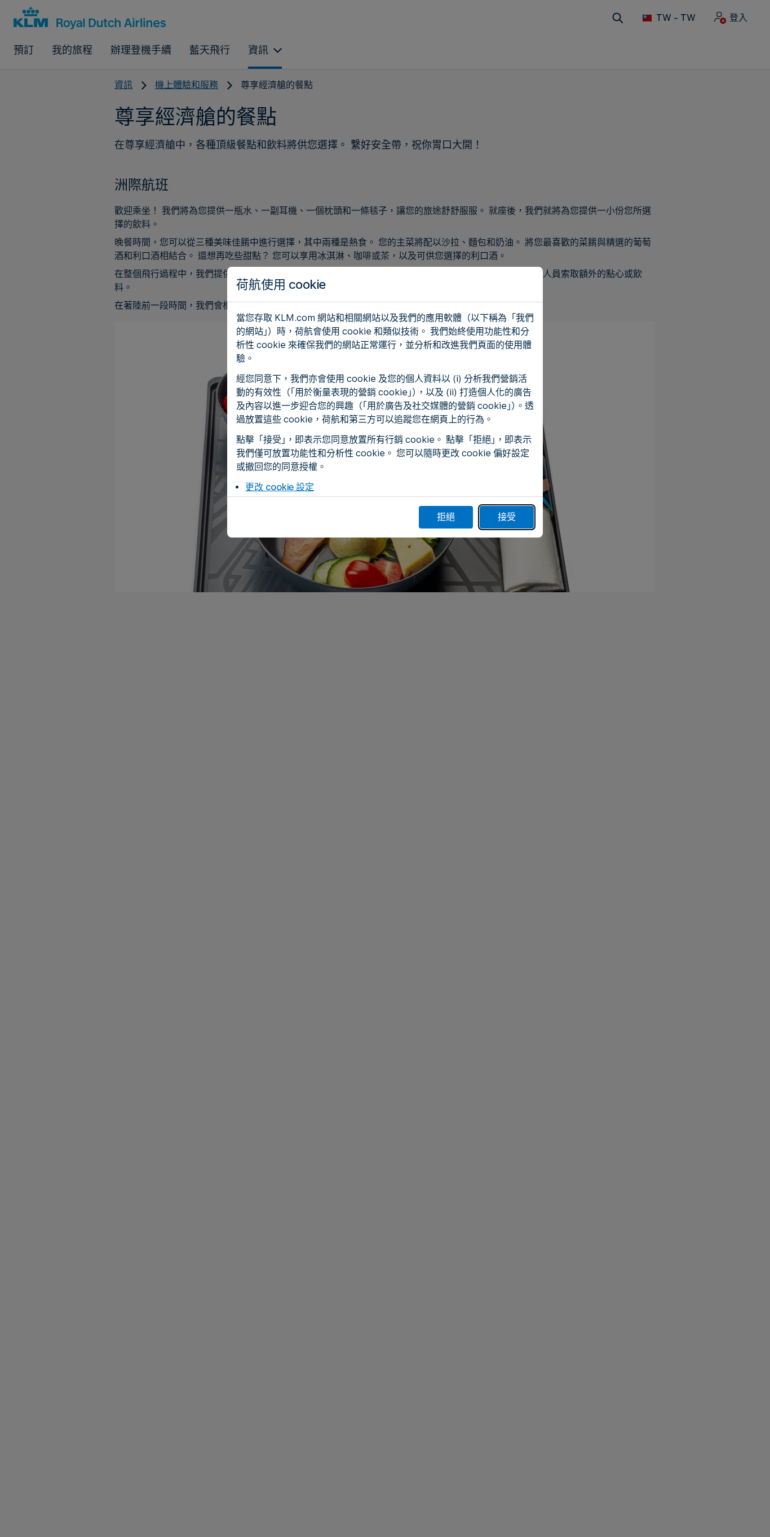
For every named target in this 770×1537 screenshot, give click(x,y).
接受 (507, 517)
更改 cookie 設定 (279, 487)
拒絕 (446, 517)
